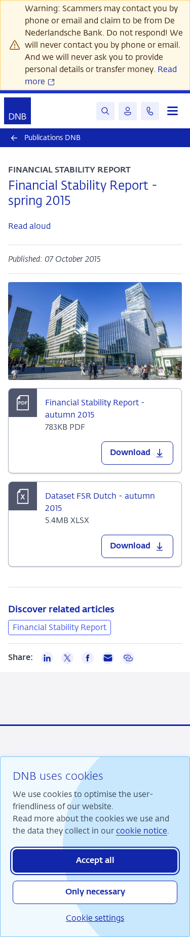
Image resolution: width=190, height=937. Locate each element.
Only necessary (95, 892)
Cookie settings (95, 918)
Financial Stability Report (59, 627)
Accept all (95, 861)
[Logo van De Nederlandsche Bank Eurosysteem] (17, 110)
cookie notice (141, 831)
